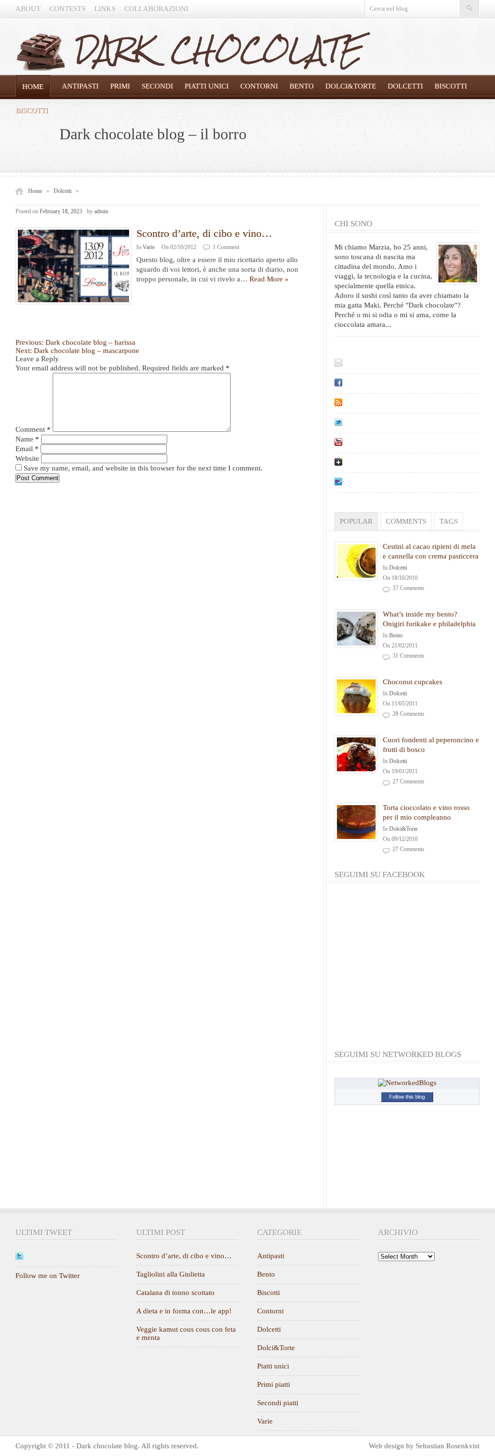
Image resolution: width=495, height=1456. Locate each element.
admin (101, 211)
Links (105, 9)
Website (27, 458)
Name (27, 439)
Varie (149, 247)
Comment (33, 429)
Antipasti (80, 86)
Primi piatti (273, 1384)
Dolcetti (405, 86)
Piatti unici (207, 86)
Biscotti (451, 86)
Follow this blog (407, 1097)
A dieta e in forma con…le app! (184, 1311)
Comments (406, 521)
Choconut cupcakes (412, 682)
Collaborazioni (156, 9)
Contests (67, 9)
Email (27, 449)
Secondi (157, 86)
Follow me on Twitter (47, 1276)
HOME (33, 86)
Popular (356, 521)
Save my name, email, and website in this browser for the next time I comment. (143, 468)
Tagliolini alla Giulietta (170, 1274)
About (28, 9)
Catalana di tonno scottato (175, 1292)
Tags (448, 521)
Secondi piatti (277, 1403)
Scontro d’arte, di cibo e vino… (204, 233)
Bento (302, 86)
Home (35, 191)
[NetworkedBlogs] (407, 1083)
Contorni (259, 86)
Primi (120, 86)
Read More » (269, 279)
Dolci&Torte (350, 86)
